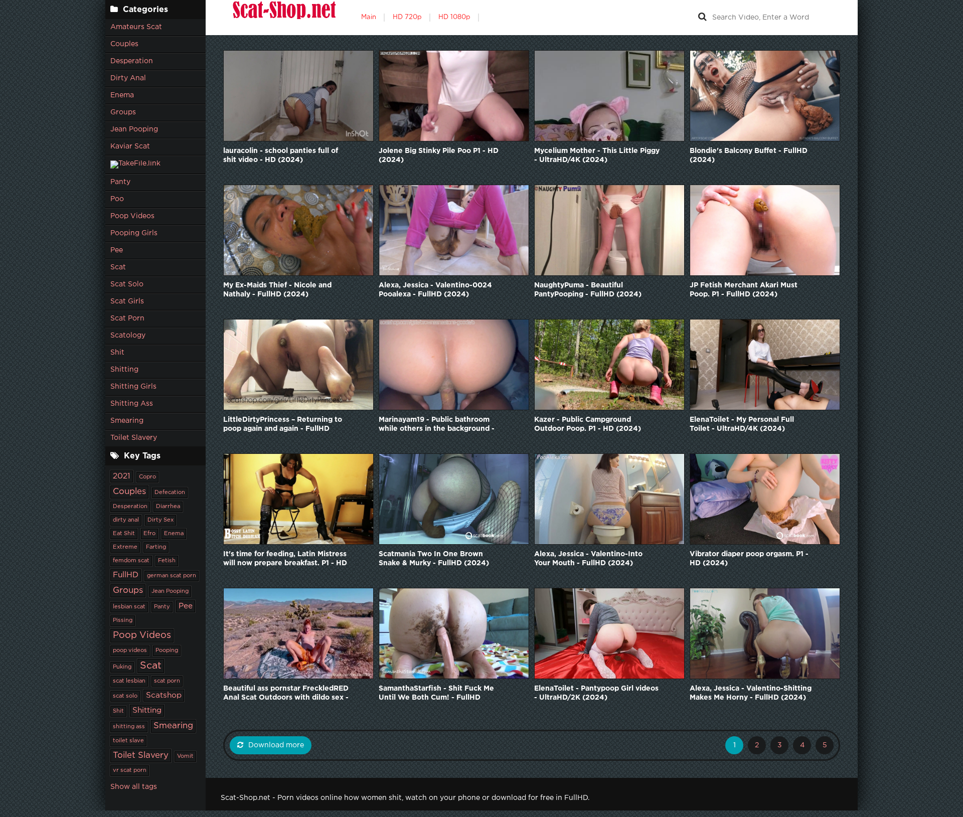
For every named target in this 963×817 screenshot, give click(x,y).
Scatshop (164, 695)
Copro (147, 476)
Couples (124, 44)
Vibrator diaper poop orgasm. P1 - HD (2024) (749, 558)
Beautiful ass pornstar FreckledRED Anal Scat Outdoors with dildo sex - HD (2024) (286, 694)
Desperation (131, 61)
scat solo (125, 696)
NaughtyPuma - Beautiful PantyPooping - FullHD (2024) (587, 289)
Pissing (122, 620)
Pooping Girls (133, 233)
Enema (122, 95)
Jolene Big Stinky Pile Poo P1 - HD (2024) (439, 155)
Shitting (124, 370)
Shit (117, 353)
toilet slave (128, 740)
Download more (276, 745)
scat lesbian (129, 681)
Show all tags (133, 787)
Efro (149, 533)
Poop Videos (132, 216)
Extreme (125, 547)
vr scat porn (129, 770)
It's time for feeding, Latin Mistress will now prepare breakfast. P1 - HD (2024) (285, 559)
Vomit (185, 756)
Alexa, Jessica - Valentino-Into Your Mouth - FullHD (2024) (588, 558)
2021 (121, 476)
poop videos (130, 650)
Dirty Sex (160, 520)
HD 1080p (454, 17)
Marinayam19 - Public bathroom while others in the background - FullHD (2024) (437, 425)
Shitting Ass (131, 404)
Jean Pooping (134, 129)
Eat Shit (124, 533)
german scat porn (171, 575)
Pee (116, 250)
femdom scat (131, 560)
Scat (118, 267)
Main (368, 17)
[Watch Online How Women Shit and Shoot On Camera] (283, 17)
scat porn (167, 681)
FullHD (125, 575)
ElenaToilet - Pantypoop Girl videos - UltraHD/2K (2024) (596, 693)
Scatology (127, 336)
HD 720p (407, 17)
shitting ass (129, 726)
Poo (117, 199)
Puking (122, 667)
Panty (120, 182)
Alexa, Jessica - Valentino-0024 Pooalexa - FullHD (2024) (435, 289)
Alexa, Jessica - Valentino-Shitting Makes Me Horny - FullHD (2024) (751, 693)
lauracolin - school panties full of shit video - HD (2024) (280, 155)
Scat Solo (126, 284)
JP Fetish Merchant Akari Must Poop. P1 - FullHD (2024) (743, 289)
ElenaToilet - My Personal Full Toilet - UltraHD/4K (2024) (742, 424)
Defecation (169, 492)
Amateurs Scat (136, 27)
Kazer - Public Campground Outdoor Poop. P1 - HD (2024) (587, 424)
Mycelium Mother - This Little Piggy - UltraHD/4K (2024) (597, 155)
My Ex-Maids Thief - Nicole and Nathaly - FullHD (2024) (277, 289)
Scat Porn (127, 318)
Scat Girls (127, 301)
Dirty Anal (128, 78)
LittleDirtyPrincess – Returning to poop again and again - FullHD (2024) (282, 425)
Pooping (166, 650)
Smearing (126, 421)
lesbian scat (129, 606)
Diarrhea (168, 506)
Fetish (167, 560)
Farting (156, 547)
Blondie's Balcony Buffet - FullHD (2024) (749, 155)
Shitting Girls (133, 387)
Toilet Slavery (133, 438)
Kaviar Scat (130, 146)
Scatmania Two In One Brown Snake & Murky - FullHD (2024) (434, 558)
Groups (123, 112)
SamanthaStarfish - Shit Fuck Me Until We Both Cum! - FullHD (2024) (436, 694)
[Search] (702, 18)
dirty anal (126, 520)
